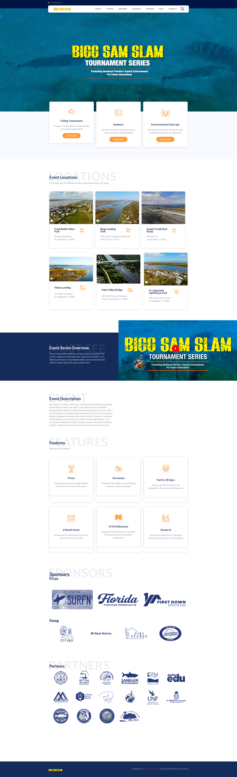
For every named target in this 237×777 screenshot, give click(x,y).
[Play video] (175, 348)
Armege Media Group (150, 769)
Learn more (71, 136)
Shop (161, 9)
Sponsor (150, 9)
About (98, 9)
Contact (172, 9)
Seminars (122, 9)
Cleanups (136, 9)
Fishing (110, 9)
